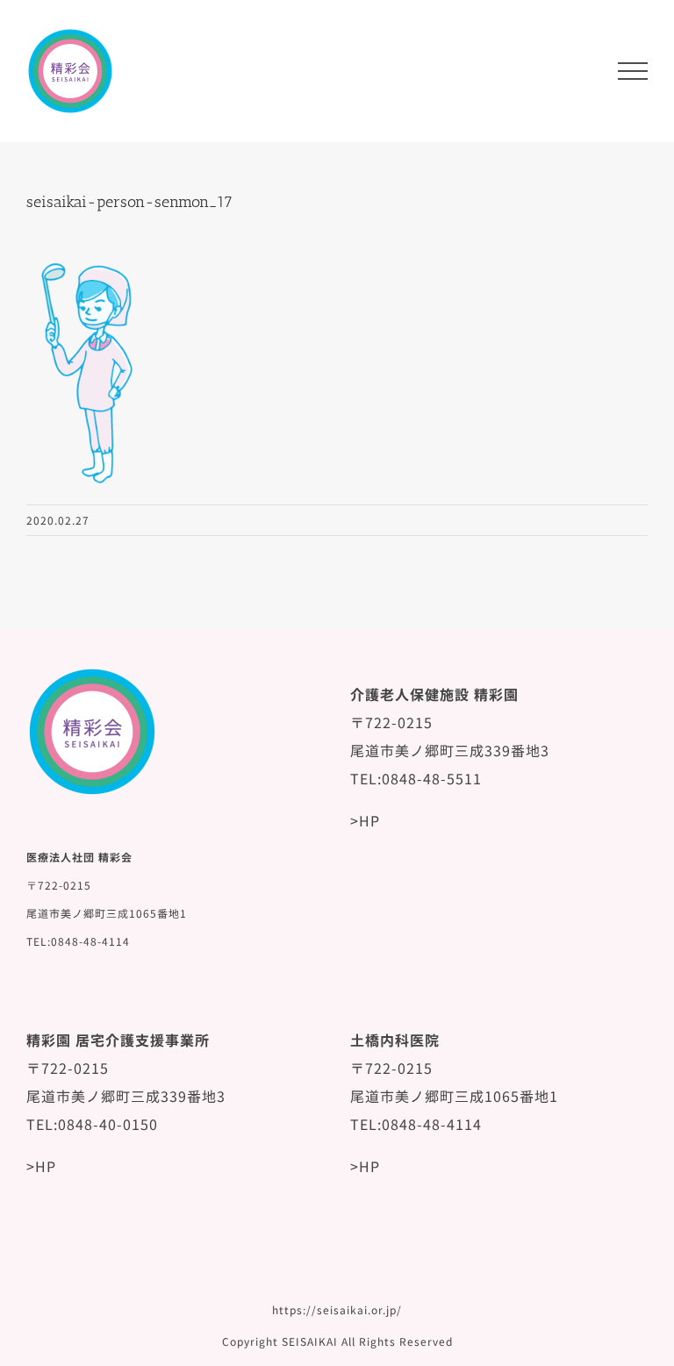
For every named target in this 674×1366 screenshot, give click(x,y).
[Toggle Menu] (633, 71)
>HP (365, 820)
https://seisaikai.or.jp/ (337, 1309)
